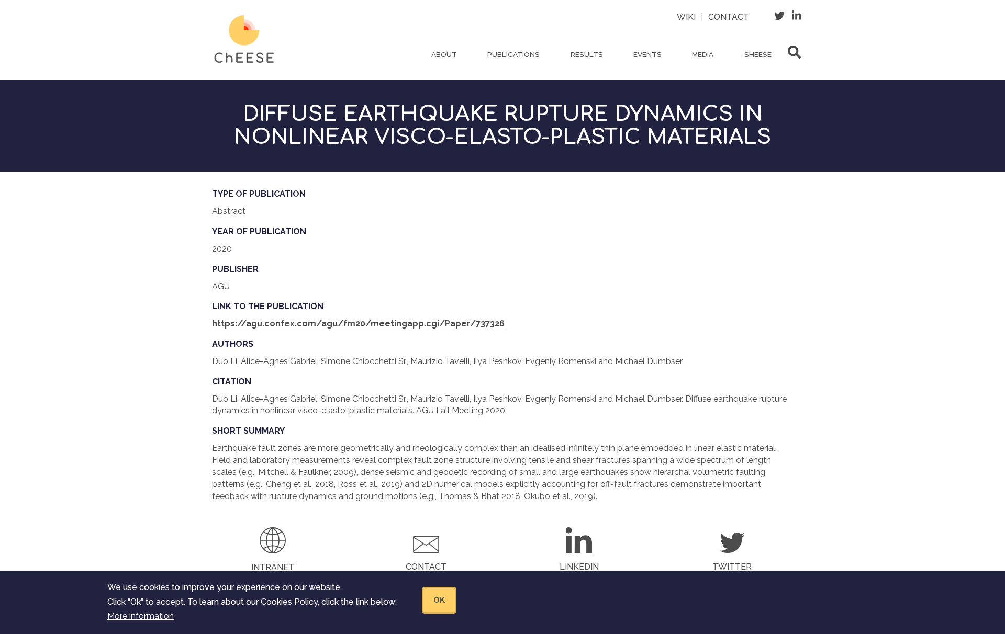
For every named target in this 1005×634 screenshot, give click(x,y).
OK (439, 599)
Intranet (272, 567)
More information (140, 615)
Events (647, 54)
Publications (513, 54)
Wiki (686, 17)
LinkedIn (579, 567)
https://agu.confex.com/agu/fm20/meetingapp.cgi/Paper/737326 (358, 324)
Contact (728, 17)
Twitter (732, 567)
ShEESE (758, 54)
